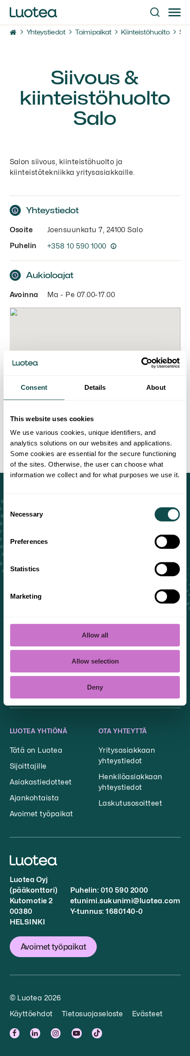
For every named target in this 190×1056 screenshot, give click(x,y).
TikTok (97, 1033)
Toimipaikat (93, 32)
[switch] (167, 542)
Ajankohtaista (34, 798)
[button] (155, 12)
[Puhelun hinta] (113, 246)
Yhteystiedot (46, 32)
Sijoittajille (28, 766)
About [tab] (156, 387)
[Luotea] (33, 12)
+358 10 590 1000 (76, 246)
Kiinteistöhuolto (145, 32)
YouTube (77, 1033)
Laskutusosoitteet (130, 803)
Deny (95, 687)
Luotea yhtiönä (39, 731)
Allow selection (95, 661)
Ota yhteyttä (123, 731)
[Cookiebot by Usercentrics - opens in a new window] (141, 363)
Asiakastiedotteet (41, 782)
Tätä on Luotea (36, 750)
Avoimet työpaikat (41, 814)
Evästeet (147, 1014)
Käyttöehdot (31, 1014)
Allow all (95, 635)
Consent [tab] (34, 387)
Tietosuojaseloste (92, 1014)
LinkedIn (36, 1033)
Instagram (57, 1033)
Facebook (16, 1033)
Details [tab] (95, 387)
